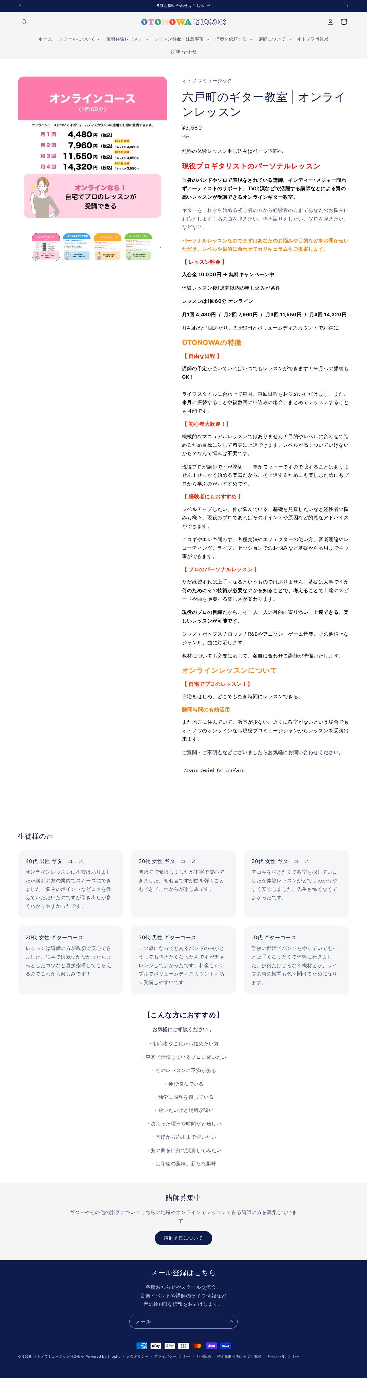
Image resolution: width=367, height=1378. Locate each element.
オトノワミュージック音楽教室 (58, 1356)
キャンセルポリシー (283, 1356)
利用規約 (204, 1356)
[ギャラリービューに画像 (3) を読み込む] (108, 247)
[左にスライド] (24, 247)
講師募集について (183, 1238)
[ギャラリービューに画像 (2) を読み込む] (77, 247)
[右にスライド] (160, 247)
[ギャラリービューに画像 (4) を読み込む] (138, 247)
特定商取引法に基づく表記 (239, 1356)
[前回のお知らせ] (19, 5)
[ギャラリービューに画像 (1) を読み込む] (46, 247)
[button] (24, 21)
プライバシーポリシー (172, 1356)
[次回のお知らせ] (347, 5)
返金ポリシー (137, 1356)
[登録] (230, 1322)
